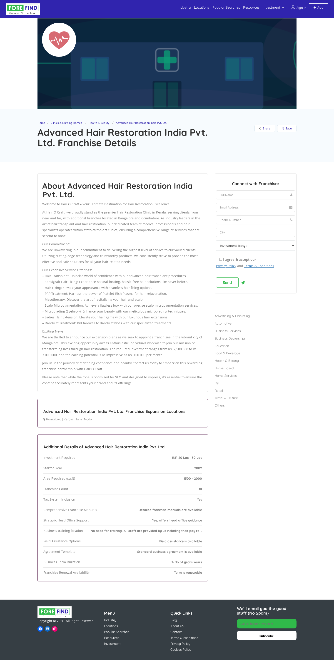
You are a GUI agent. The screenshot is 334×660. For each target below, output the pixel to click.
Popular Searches (226, 7)
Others (220, 405)
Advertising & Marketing (232, 316)
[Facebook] (40, 629)
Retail (219, 391)
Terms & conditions (184, 638)
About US (177, 626)
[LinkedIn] (47, 629)
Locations (201, 7)
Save (288, 128)
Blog (173, 620)
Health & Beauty (99, 123)
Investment (271, 7)
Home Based (224, 368)
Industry (184, 7)
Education (222, 346)
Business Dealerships (230, 338)
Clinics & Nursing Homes (66, 123)
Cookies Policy (180, 650)
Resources (251, 7)
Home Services (226, 376)
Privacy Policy (226, 266)
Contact (176, 632)
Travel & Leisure (226, 398)
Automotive (223, 323)
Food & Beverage (227, 353)
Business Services (228, 331)
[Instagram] (54, 629)
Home (41, 123)
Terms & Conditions (259, 266)
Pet (217, 383)
